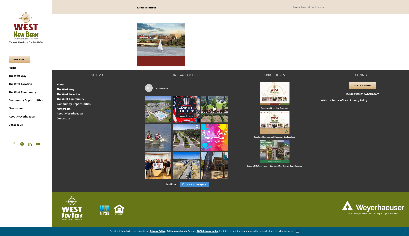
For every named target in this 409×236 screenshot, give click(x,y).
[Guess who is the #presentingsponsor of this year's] (214, 165)
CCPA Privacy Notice (207, 231)
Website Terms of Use (334, 100)
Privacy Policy (358, 100)
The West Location (68, 94)
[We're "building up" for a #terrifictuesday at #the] (186, 165)
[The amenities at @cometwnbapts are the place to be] (158, 109)
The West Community (70, 99)
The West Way (65, 89)
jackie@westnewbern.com (362, 94)
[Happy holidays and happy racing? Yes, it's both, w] (158, 165)
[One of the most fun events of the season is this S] (214, 137)
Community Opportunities (74, 104)
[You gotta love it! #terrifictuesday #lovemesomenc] (214, 109)
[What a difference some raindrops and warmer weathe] (186, 137)
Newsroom (64, 108)
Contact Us (64, 118)
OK (297, 231)
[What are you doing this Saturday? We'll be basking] (158, 137)
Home (60, 84)
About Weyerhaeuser (70, 113)
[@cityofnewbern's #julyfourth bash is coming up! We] (186, 109)
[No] (405, 231)
